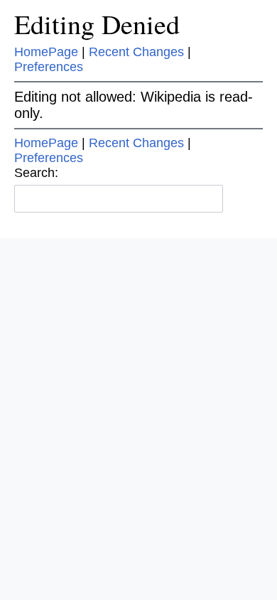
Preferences (48, 67)
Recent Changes (136, 52)
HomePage (46, 52)
